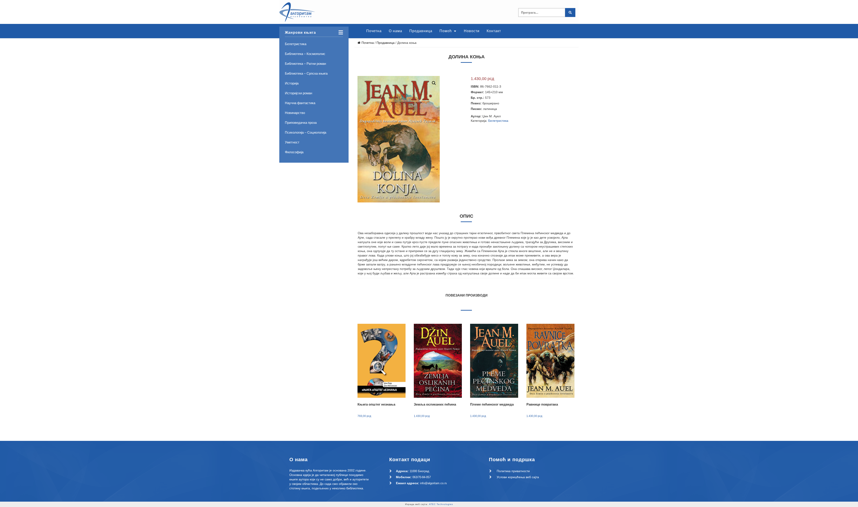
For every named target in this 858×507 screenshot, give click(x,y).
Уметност (292, 142)
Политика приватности (513, 471)
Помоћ (446, 31)
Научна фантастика (300, 103)
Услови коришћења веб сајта (518, 477)
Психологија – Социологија (305, 132)
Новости (471, 31)
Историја (292, 83)
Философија (294, 152)
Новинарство (295, 113)
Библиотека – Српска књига (306, 73)
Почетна (374, 31)
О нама (395, 31)
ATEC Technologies (441, 504)
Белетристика (295, 44)
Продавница (420, 31)
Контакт (494, 31)
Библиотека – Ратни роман (305, 63)
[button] (455, 83)
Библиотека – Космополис (305, 54)
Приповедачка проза (301, 122)
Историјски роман (298, 93)
